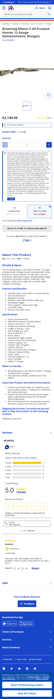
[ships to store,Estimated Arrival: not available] (40, 211)
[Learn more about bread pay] (27, 240)
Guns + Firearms (37, 24)
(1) (51, 118)
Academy (6, 24)
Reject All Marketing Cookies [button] (27, 684)
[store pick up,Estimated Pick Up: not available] (14, 211)
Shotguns (49, 24)
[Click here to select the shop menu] (4, 8)
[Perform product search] (49, 14)
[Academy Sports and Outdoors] (11, 8)
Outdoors (16, 24)
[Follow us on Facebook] (4, 668)
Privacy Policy (34, 677)
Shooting (25, 24)
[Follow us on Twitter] (11, 668)
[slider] (27, 72)
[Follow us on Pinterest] (35, 668)
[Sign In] (36, 8)
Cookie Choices (41, 679)
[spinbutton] (27, 145)
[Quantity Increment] (49, 145)
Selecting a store (24, 221)
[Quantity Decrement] (5, 145)
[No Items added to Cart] (49, 8)
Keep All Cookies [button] (27, 693)
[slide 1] (27, 106)
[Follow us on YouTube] (19, 668)
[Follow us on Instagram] (27, 668)
